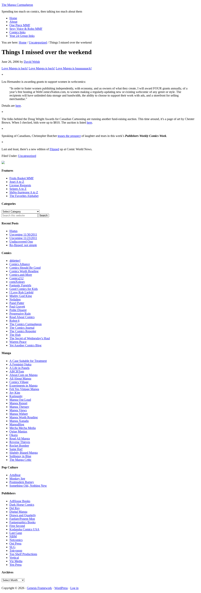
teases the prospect (69, 136)
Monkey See (17, 478)
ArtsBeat (14, 475)
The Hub (15, 334)
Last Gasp (15, 533)
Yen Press (15, 564)
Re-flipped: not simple (23, 245)
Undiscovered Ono (21, 241)
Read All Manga (19, 438)
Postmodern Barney (21, 482)
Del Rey (14, 508)
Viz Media (15, 561)
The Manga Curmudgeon (17, 4)
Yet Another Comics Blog (25, 345)
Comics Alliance (19, 264)
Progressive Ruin (20, 313)
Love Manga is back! (15, 68)
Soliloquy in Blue (20, 456)
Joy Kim (14, 392)
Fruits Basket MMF (21, 178)
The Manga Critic (20, 459)
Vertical (14, 557)
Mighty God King (20, 296)
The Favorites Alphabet (23, 196)
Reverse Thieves (19, 442)
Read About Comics (22, 317)
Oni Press (15, 543)
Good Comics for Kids (23, 289)
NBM (13, 536)
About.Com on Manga (23, 375)
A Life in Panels (19, 368)
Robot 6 (14, 320)
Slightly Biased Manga (23, 452)
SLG (12, 547)
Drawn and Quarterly (22, 515)
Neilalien (15, 299)
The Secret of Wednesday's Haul (29, 338)
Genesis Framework (39, 588)
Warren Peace (17, 341)
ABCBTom (16, 371)
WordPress (61, 588)
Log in (74, 588)
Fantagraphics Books (22, 522)
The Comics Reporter (22, 331)
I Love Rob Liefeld (21, 292)
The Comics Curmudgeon (25, 324)
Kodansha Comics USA (24, 529)
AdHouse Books (19, 501)
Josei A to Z (16, 181)
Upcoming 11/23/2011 (23, 238)
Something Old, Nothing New (28, 485)
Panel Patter (16, 303)
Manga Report (18, 403)
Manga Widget (18, 413)
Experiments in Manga (23, 385)
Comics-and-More (20, 274)
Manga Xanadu (19, 421)
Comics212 (16, 278)
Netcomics (16, 540)
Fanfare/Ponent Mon (22, 518)
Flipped (54, 149)
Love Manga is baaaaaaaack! (74, 68)
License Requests (20, 185)
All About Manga (20, 378)
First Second (17, 525)
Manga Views (18, 410)
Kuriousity (16, 396)
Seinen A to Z (17, 188)
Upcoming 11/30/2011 (23, 234)
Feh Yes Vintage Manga (24, 389)
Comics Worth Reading (23, 271)
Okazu (13, 435)
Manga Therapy (19, 406)
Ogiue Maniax (18, 431)
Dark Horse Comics (21, 504)
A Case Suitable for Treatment (28, 361)
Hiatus (13, 231)
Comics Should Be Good (25, 267)
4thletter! (14, 260)
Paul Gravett (17, 306)
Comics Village (18, 382)
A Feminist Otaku (20, 364)
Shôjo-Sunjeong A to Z (23, 192)
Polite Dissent (17, 310)
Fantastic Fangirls (20, 285)
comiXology (17, 281)
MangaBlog (16, 424)
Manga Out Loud (20, 399)
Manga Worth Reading (23, 417)
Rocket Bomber (19, 445)
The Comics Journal (21, 327)
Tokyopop (15, 550)
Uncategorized (27, 156)
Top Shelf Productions (23, 554)
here (18, 105)
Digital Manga (18, 511)
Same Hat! (16, 449)
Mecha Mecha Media (22, 428)
